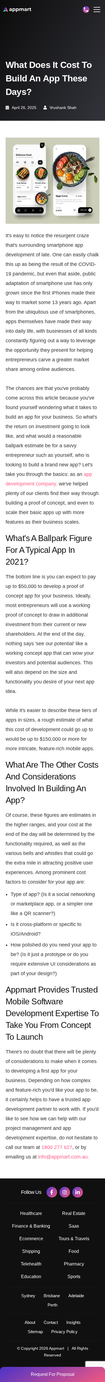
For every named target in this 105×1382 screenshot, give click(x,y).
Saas (74, 1226)
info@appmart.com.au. (63, 1157)
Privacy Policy (64, 1331)
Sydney (28, 1295)
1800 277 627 (56, 1147)
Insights (73, 1322)
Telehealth (31, 1264)
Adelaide (76, 1295)
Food (74, 1251)
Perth (52, 1305)
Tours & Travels (74, 1238)
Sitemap (35, 1331)
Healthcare (31, 1213)
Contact (51, 1322)
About (30, 1322)
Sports (73, 1276)
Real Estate (73, 1213)
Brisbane (52, 1295)
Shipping (31, 1251)
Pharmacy (74, 1264)
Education (31, 1276)
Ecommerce (31, 1238)
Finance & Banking (31, 1226)
